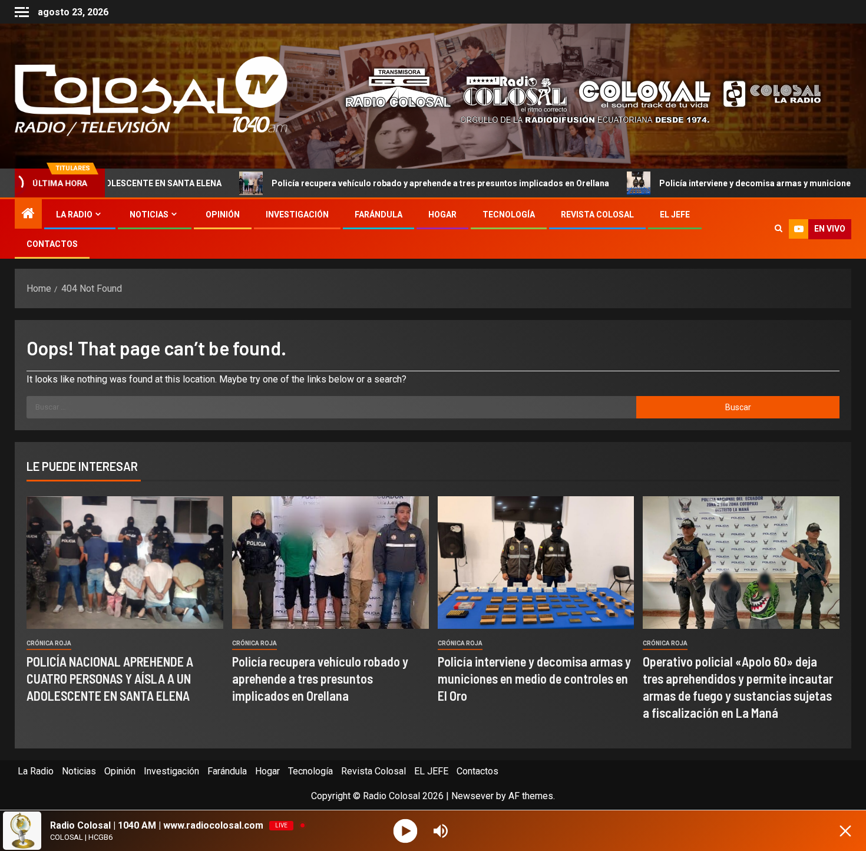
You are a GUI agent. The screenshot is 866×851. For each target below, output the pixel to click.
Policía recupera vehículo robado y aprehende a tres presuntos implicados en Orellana (365, 183)
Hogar (442, 214)
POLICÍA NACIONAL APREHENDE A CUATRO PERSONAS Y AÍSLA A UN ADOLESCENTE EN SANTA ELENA (110, 679)
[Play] (406, 831)
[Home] (28, 214)
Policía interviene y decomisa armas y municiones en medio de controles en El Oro (534, 679)
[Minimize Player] (845, 831)
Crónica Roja (49, 643)
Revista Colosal (597, 214)
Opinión (223, 214)
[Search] (778, 229)
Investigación (297, 214)
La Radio (74, 214)
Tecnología (508, 214)
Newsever (472, 795)
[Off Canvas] (22, 12)
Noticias (149, 214)
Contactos (52, 244)
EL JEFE (675, 214)
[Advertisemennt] (574, 95)
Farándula (378, 214)
